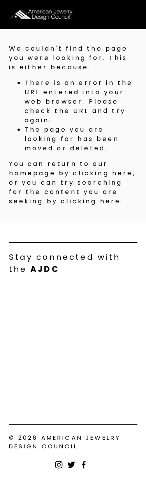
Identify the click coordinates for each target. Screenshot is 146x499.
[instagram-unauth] (59, 465)
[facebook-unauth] (84, 465)
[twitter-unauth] (71, 465)
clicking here (103, 173)
